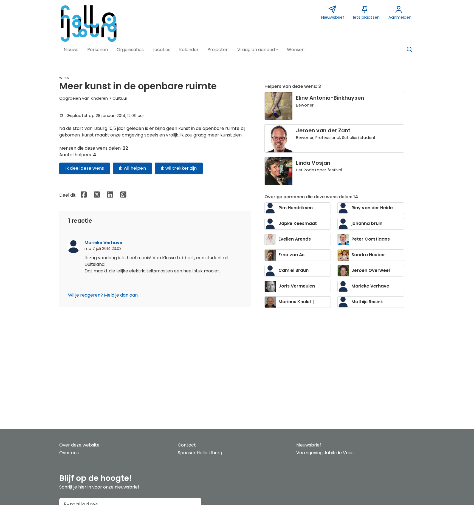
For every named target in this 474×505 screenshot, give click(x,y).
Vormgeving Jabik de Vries (325, 453)
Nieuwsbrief (308, 445)
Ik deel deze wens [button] (84, 168)
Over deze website (79, 445)
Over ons (69, 453)
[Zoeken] (409, 49)
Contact (187, 445)
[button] (71, 49)
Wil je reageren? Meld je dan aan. (103, 295)
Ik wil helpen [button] (132, 168)
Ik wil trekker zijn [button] (179, 168)
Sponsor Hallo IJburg (200, 453)
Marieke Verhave (103, 242)
